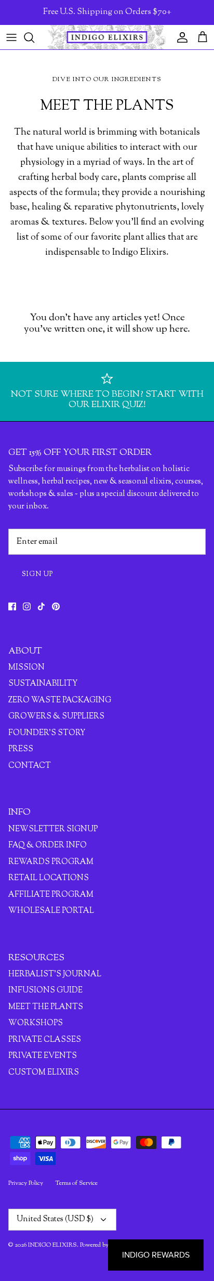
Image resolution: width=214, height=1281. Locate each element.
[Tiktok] (41, 606)
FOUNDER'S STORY (46, 733)
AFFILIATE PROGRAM (50, 895)
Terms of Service (76, 1183)
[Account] (179, 37)
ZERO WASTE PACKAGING (59, 700)
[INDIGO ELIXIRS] (107, 37)
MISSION (26, 667)
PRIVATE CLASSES (44, 1040)
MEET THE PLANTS (45, 1007)
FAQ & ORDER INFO (47, 845)
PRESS (20, 749)
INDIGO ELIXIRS (52, 1245)
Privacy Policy (25, 1183)
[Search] (34, 37)
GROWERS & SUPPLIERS (56, 716)
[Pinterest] (56, 606)
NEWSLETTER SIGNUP (53, 829)
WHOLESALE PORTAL (51, 911)
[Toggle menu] (11, 37)
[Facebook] (12, 606)
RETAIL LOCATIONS (48, 878)
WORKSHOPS (35, 1023)
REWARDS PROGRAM (50, 862)
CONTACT (29, 766)
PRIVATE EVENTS (42, 1056)
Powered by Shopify (105, 1245)
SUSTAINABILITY (42, 683)
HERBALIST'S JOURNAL (54, 974)
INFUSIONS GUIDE (45, 990)
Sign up (38, 574)
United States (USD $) (55, 1219)
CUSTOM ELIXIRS (43, 1072)
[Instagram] (27, 606)
